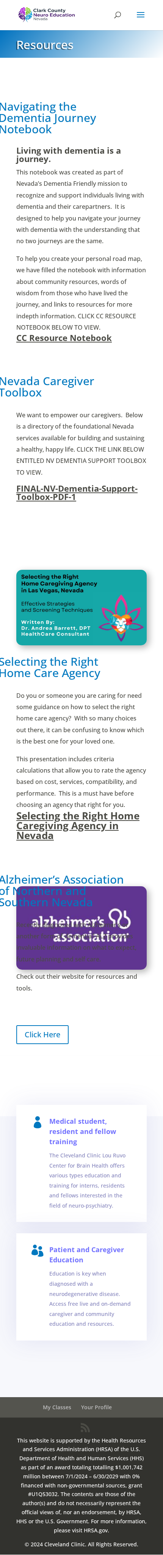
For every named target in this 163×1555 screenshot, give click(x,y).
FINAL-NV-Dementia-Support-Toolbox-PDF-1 (77, 492)
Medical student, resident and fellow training (82, 1131)
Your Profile (96, 1407)
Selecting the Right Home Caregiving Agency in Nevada (77, 825)
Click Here (42, 1034)
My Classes (57, 1407)
